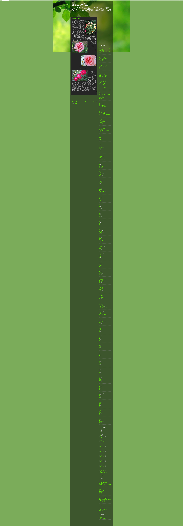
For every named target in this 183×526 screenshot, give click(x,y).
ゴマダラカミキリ (101, 246)
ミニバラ (100, 174)
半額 (99, 338)
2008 (100, 475)
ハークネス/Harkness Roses (103, 500)
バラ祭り (100, 312)
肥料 (99, 266)
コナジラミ (100, 229)
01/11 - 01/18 (102, 471)
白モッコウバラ (101, 136)
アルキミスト (101, 56)
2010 (100, 434)
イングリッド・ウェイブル (103, 60)
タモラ (100, 93)
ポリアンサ (100, 192)
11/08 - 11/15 (102, 440)
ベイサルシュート (101, 231)
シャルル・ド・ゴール (102, 83)
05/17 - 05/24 (102, 452)
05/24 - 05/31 (102, 451)
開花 (99, 414)
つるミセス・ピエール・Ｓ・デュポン (104, 51)
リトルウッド (101, 123)
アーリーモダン (101, 159)
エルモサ (100, 64)
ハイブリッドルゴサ (102, 191)
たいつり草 (100, 278)
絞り (99, 397)
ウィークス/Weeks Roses (102, 501)
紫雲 (99, 140)
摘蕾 (99, 362)
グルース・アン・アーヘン (103, 75)
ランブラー (100, 221)
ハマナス (100, 247)
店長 (99, 355)
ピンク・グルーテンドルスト (103, 107)
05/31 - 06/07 (102, 450)
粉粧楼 (100, 137)
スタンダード (101, 173)
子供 (99, 222)
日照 (99, 364)
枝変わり (100, 198)
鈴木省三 (100, 412)
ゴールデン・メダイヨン (102, 81)
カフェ (100, 68)
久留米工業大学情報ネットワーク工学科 (105, 484)
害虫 (99, 213)
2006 (100, 478)
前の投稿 (95, 101)
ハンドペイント (101, 209)
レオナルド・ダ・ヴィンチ (103, 127)
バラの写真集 (101, 483)
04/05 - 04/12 (102, 460)
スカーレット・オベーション (103, 87)
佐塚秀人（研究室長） (103, 518)
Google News (101, 510)
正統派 (100, 379)
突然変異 (100, 395)
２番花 (100, 271)
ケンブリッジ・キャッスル (103, 76)
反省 (99, 339)
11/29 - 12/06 (102, 437)
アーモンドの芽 (101, 287)
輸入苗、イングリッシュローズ (103, 410)
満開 (99, 387)
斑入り (100, 363)
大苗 (99, 347)
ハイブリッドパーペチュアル (103, 307)
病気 (99, 264)
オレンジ (100, 157)
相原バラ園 (100, 492)
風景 (99, 419)
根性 (99, 369)
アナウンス (100, 184)
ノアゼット (100, 175)
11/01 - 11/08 (102, 441)
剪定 (99, 183)
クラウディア (101, 73)
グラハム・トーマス (102, 74)
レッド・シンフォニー (102, 128)
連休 (99, 411)
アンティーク (101, 166)
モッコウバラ (101, 232)
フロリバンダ (101, 147)
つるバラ (100, 148)
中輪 (99, 331)
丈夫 (99, 330)
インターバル (101, 288)
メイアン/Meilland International (103, 497)
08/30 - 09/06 (102, 445)
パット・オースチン (102, 105)
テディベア (100, 98)
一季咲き (100, 254)
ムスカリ (100, 328)
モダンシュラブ (101, 151)
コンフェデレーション (102, 77)
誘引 (99, 206)
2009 (100, 435)
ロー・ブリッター (101, 132)
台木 (99, 257)
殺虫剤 (100, 381)
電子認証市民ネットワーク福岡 (103, 485)
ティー (100, 299)
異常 (99, 389)
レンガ (100, 329)
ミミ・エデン (101, 119)
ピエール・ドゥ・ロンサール (103, 106)
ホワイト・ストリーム (102, 113)
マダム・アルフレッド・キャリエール (104, 114)
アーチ (100, 207)
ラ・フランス (101, 122)
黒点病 (100, 172)
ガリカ (100, 291)
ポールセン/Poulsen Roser (103, 509)
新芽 (99, 164)
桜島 (99, 371)
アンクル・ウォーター (102, 57)
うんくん (100, 239)
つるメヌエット (101, 280)
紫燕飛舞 (100, 139)
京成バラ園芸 (101, 491)
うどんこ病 (100, 167)
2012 (100, 431)
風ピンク (100, 418)
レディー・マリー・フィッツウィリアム (105, 130)
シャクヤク (100, 295)
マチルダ (100, 115)
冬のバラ (100, 256)
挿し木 (100, 189)
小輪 (99, 352)
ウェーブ (100, 289)
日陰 (99, 365)
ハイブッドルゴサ (101, 306)
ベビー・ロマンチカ (102, 112)
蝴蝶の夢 (100, 489)
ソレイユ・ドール (101, 92)
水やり (100, 263)
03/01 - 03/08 (102, 465)
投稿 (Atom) (75, 103)
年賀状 (100, 237)
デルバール (100, 304)
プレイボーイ (101, 111)
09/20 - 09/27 (102, 442)
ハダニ (100, 208)
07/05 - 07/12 (102, 447)
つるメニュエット (101, 52)
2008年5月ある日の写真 (76, 18)
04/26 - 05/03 (102, 456)
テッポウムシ (101, 188)
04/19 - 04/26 (102, 457)
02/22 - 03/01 (102, 466)
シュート (100, 197)
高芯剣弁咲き (101, 421)
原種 (99, 204)
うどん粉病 (100, 273)
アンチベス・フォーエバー (103, 58)
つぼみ (100, 163)
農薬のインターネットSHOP (103, 490)
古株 (99, 340)
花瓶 (99, 405)
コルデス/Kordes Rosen (102, 498)
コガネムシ (100, 182)
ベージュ (100, 320)
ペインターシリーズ (102, 321)
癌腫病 (100, 216)
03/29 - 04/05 (102, 461)
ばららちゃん (101, 281)
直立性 (100, 265)
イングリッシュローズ (102, 155)
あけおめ (100, 272)
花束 (99, 404)
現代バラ (100, 388)
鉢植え (100, 413)
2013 (100, 430)
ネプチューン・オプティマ (103, 103)
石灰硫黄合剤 (101, 393)
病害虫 (100, 238)
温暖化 (100, 386)
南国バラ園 (100, 493)
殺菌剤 (100, 380)
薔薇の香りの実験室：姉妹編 (103, 482)
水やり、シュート (101, 385)
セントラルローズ (101, 297)
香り (99, 190)
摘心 (99, 361)
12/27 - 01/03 (102, 436)
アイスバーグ (101, 240)
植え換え (100, 373)
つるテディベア (101, 49)
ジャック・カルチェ (102, 84)
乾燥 (99, 332)
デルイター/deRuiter (102, 508)
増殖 (99, 344)
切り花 (100, 233)
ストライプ (100, 296)
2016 (100, 429)
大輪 (99, 348)
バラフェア (100, 230)
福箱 (99, 394)
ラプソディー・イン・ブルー (103, 121)
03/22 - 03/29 (102, 462)
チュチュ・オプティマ (102, 97)
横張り (100, 377)
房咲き (100, 223)
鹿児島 (100, 422)
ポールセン (100, 324)
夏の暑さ (100, 346)
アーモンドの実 (101, 241)
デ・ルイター (101, 305)
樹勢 (99, 378)
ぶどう (100, 282)
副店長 (100, 337)
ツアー (100, 298)
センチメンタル (101, 91)
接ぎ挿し (100, 200)
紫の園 (100, 138)
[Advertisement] (84, 98)
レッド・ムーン (101, 129)
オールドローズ (101, 156)
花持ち (100, 403)
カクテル (100, 67)
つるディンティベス (102, 50)
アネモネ (100, 283)
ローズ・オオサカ (101, 131)
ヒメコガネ (100, 313)
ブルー (100, 248)
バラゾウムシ (101, 311)
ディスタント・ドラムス (102, 99)
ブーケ (100, 249)
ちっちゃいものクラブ (102, 279)
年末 (99, 354)
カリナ (100, 69)
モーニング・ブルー (102, 120)
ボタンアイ (100, 322)
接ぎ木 (100, 171)
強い (99, 357)
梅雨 (99, 372)
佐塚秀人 (101, 517)
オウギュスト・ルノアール (103, 65)
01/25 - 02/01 (102, 470)
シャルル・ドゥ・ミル (102, 82)
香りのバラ (100, 420)
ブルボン (100, 180)
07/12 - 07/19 (102, 446)
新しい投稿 (74, 101)
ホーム (84, 101)
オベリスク (100, 290)
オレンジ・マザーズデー (102, 66)
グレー (100, 217)
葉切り (100, 406)
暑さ (99, 214)
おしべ (100, 274)
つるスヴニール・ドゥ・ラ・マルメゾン (105, 48)
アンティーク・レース (102, 59)
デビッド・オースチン (102, 303)
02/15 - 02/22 (102, 467)
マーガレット (101, 250)
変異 (99, 345)
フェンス (100, 315)
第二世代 (100, 396)
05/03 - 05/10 (102, 455)
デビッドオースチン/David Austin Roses (105, 499)
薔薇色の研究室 (80, 4)
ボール (100, 323)
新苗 (99, 224)
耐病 (99, 398)
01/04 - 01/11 (102, 474)
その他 (100, 181)
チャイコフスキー (101, 96)
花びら (100, 402)
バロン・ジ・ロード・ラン (103, 104)
